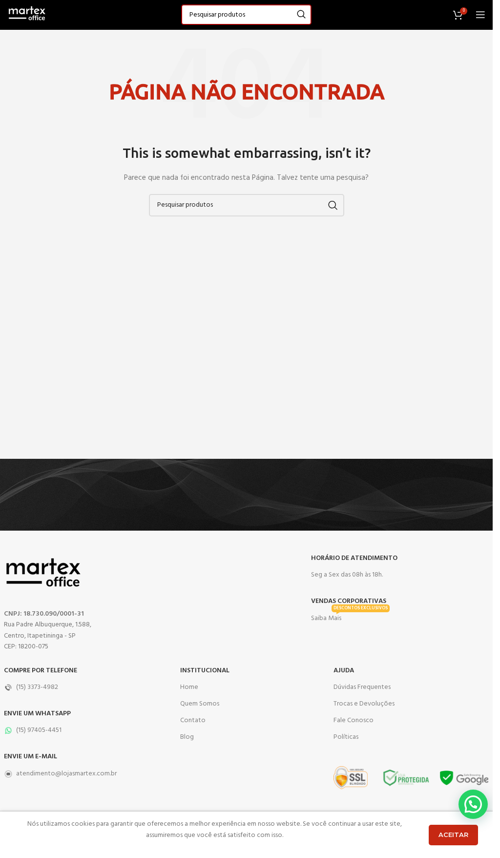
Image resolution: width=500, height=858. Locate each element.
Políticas (345, 737)
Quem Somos (199, 703)
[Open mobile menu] (480, 14)
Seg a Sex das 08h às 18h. (347, 574)
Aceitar (453, 834)
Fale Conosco (353, 720)
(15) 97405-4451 (39, 730)
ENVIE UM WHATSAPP (37, 713)
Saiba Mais (349, 617)
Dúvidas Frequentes (362, 687)
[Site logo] (26, 15)
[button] (473, 804)
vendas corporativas (348, 601)
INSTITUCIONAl (204, 670)
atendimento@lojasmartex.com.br (66, 773)
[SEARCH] (301, 14)
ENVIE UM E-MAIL (30, 756)
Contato (193, 720)
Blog (187, 737)
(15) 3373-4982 (37, 687)
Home (189, 687)
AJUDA (343, 670)
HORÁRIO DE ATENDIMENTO (354, 558)
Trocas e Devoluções (364, 703)
